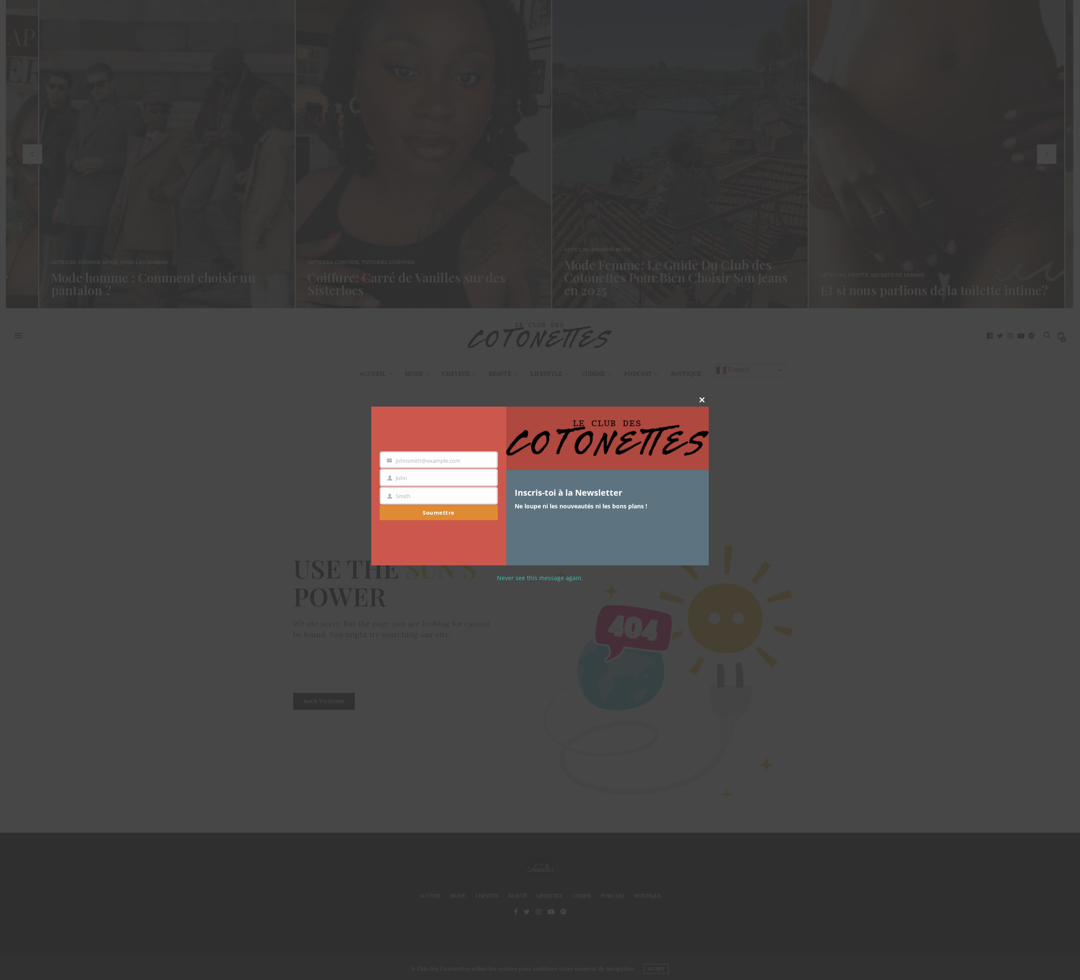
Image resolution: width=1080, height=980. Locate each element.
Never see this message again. (540, 578)
